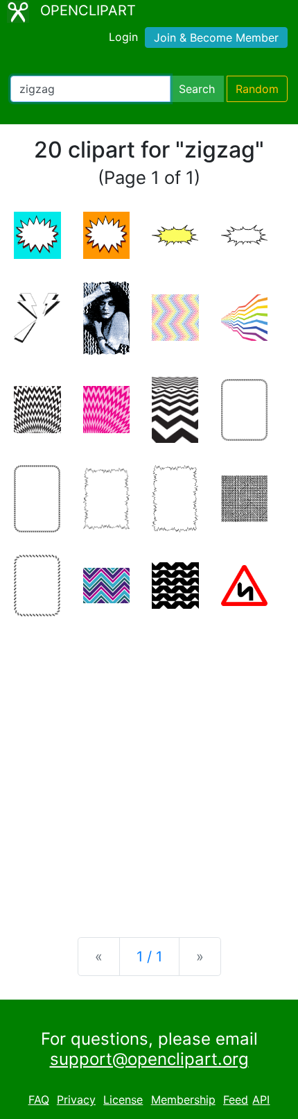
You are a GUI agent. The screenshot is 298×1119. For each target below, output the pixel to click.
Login (123, 37)
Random (257, 89)
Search (197, 89)
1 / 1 (149, 956)
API (261, 1100)
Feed (235, 1100)
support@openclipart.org (149, 1059)
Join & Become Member (216, 37)
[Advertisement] (149, 765)
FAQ (38, 1100)
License (123, 1100)
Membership (183, 1100)
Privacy (76, 1100)
